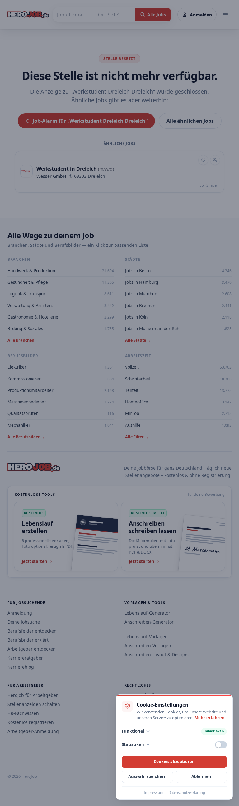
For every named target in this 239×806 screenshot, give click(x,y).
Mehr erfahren (209, 718)
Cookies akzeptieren (174, 761)
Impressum (153, 792)
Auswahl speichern (147, 776)
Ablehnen (201, 776)
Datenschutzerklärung (186, 792)
